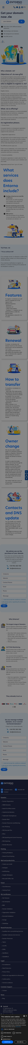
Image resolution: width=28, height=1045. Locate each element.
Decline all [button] (20, 1042)
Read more (18, 1026)
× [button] (26, 1016)
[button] (14, 1039)
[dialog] (14, 1029)
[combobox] (24, 1016)
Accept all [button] (7, 1042)
